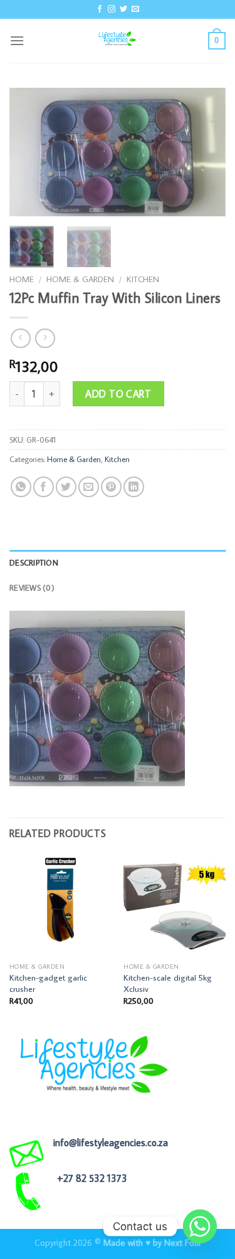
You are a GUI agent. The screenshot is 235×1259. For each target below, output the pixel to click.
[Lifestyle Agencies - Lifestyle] (117, 41)
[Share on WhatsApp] (21, 487)
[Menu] (16, 40)
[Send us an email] (135, 9)
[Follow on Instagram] (111, 9)
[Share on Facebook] (43, 487)
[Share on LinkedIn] (133, 487)
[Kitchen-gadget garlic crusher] (60, 906)
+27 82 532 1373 (92, 1178)
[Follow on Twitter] (123, 9)
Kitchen (143, 279)
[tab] (117, 562)
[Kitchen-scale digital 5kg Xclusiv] (174, 906)
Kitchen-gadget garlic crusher (48, 983)
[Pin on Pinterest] (111, 487)
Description (33, 562)
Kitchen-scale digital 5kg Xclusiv (167, 983)
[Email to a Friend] (88, 487)
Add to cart (118, 393)
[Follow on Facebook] (99, 9)
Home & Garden (80, 279)
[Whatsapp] (200, 1226)
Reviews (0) (32, 587)
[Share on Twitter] (66, 487)
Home (21, 279)
